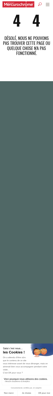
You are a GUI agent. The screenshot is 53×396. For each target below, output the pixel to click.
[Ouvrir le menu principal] (48, 4)
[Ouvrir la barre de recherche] (40, 4)
